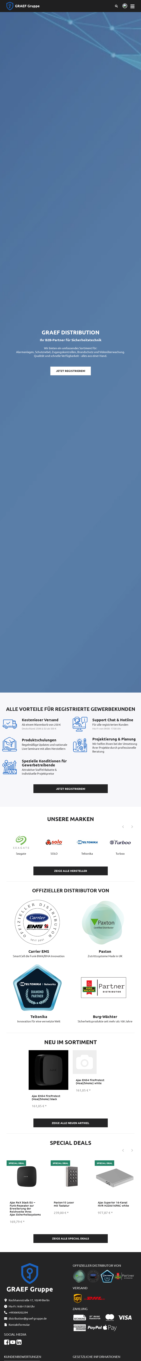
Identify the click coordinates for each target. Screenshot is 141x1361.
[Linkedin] (19, 1342)
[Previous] (122, 826)
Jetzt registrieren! (70, 371)
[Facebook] (6, 1342)
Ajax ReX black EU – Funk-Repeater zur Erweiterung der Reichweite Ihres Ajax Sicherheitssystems (25, 1208)
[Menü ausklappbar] (132, 6)
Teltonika (87, 853)
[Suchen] (116, 6)
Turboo (120, 853)
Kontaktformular (19, 1324)
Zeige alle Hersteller (70, 871)
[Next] (132, 826)
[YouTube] (12, 1342)
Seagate (21, 853)
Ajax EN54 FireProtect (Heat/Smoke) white (90, 1081)
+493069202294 (18, 1312)
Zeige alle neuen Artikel (70, 1123)
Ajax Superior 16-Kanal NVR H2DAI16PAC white (113, 1204)
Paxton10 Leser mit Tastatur (64, 1204)
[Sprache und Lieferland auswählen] (124, 6)
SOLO (54, 853)
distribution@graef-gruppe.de (28, 1318)
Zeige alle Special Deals (70, 1238)
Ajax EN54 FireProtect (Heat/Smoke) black (46, 1097)
